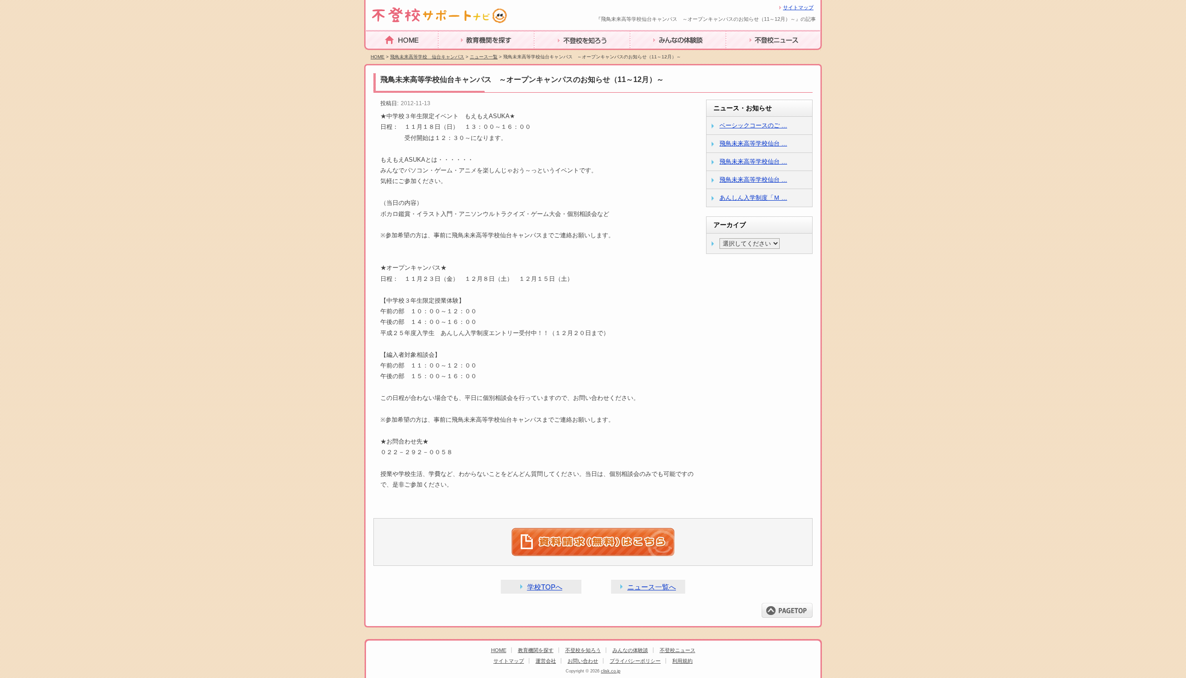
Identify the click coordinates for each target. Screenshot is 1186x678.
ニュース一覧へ (651, 587)
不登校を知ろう (560, 54)
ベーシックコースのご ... (753, 125)
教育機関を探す (464, 54)
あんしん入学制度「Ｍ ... (753, 197)
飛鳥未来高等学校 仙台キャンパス (427, 56)
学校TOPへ (544, 587)
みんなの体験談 (655, 54)
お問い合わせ (583, 661)
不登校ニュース (751, 54)
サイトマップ (798, 7)
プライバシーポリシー (635, 661)
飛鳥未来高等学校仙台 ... (753, 143)
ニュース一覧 (484, 56)
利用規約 (682, 661)
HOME (377, 54)
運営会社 (546, 661)
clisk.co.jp (610, 671)
